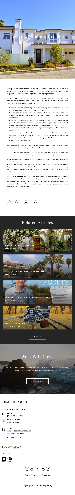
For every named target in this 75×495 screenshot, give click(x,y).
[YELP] (48, 469)
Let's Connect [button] (37, 381)
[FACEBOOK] (27, 469)
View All (37, 336)
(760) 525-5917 (13, 422)
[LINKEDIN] (37, 469)
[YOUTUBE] (43, 469)
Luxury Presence (42, 475)
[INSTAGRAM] (32, 469)
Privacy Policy (46, 486)
